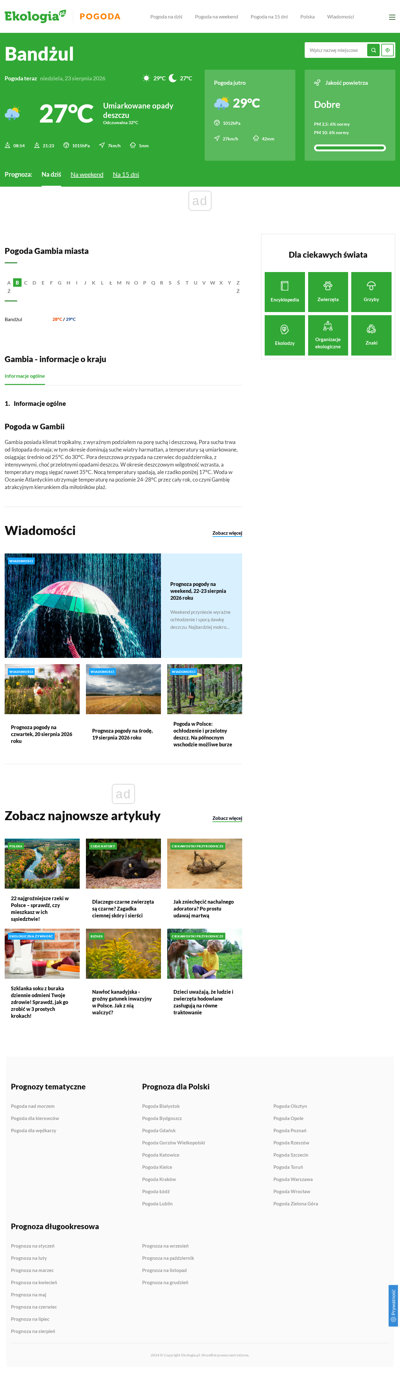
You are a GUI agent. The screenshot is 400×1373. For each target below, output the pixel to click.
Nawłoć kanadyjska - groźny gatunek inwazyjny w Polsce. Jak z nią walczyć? (122, 1002)
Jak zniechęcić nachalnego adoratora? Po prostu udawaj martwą (203, 908)
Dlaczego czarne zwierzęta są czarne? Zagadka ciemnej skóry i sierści (123, 908)
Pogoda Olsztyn (290, 1106)
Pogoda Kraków (159, 1179)
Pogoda (100, 16)
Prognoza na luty (29, 1258)
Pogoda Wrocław (291, 1191)
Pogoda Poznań (290, 1130)
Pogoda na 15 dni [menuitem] (269, 16)
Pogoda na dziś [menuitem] (166, 16)
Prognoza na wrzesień (165, 1246)
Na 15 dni (126, 174)
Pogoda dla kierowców (35, 1118)
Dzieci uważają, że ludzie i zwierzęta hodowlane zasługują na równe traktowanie (203, 1002)
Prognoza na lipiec (30, 1319)
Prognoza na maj (28, 1294)
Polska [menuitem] (307, 16)
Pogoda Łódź (156, 1191)
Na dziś (51, 174)
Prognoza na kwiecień (34, 1282)
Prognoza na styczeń (33, 1246)
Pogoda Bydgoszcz (162, 1118)
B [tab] (17, 282)
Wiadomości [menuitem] (340, 16)
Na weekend (87, 174)
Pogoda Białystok (161, 1106)
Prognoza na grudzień (165, 1282)
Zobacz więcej (227, 533)
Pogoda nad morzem (33, 1106)
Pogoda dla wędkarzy (33, 1130)
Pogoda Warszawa (293, 1179)
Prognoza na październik (168, 1258)
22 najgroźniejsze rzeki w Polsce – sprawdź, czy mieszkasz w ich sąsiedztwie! (40, 908)
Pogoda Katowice (160, 1155)
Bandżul (13, 319)
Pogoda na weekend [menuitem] (216, 16)
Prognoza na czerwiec (34, 1307)
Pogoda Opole (288, 1118)
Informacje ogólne (25, 376)
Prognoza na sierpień (33, 1331)
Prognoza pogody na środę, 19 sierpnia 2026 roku (122, 734)
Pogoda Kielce (157, 1167)
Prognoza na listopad (164, 1270)
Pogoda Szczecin (290, 1155)
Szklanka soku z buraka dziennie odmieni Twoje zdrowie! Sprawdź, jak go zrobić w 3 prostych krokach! (39, 1002)
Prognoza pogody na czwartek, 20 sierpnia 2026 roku (41, 734)
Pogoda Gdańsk (159, 1130)
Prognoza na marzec (32, 1270)
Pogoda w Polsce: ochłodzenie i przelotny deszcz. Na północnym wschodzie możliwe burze (202, 734)
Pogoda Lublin (157, 1203)
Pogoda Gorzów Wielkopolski (173, 1142)
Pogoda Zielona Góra (295, 1203)
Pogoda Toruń (288, 1167)
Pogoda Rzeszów (291, 1142)
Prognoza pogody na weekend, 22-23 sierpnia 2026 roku (198, 591)
